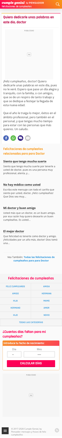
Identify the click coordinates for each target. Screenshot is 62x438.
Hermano (15, 307)
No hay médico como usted (21, 185)
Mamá (46, 300)
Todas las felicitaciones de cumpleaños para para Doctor (34, 258)
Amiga (46, 286)
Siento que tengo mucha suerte (24, 161)
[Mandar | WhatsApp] (13, 138)
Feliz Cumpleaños (15, 286)
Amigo (15, 293)
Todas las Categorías (31, 322)
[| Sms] (20, 138)
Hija (15, 300)
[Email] (27, 138)
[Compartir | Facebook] (6, 138)
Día (14, 349)
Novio (47, 315)
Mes (39, 349)
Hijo (15, 315)
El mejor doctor (13, 231)
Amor (46, 307)
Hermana (46, 293)
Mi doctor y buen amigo (19, 208)
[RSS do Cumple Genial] (57, 430)
